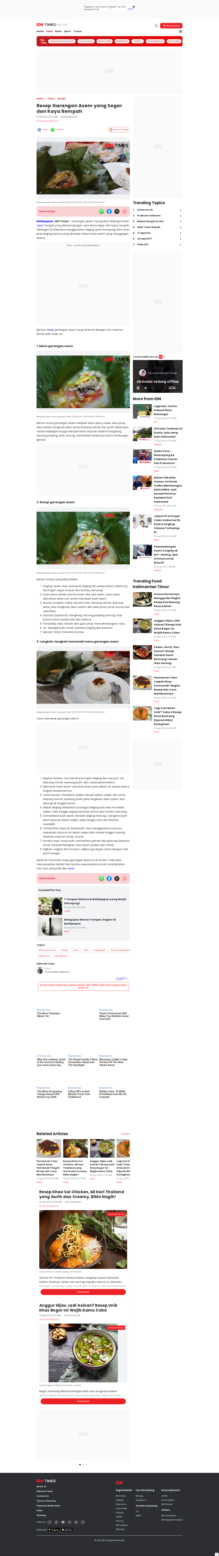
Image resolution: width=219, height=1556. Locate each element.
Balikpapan (45, 221)
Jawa (40, 225)
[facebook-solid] (109, 211)
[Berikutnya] (130, 1113)
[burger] (180, 31)
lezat (71, 868)
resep (50, 330)
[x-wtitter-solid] (116, 211)
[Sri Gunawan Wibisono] (40, 970)
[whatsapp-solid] (101, 211)
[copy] (124, 211)
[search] (156, 26)
